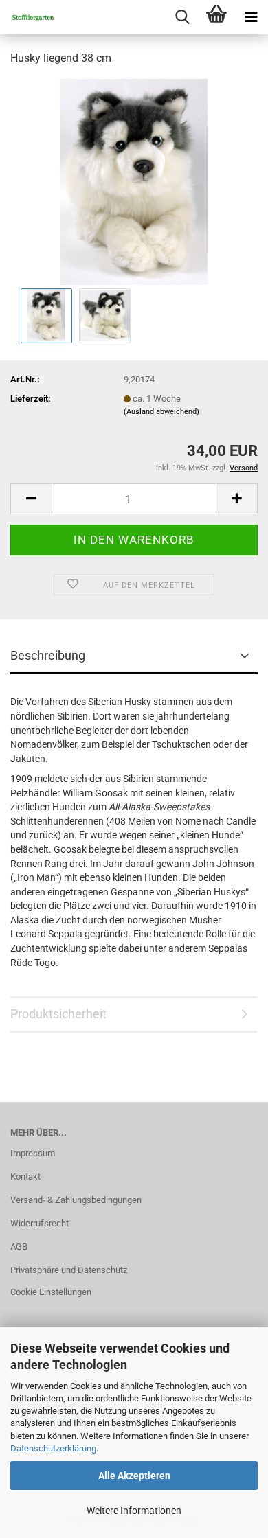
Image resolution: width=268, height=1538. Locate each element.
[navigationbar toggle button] (251, 17)
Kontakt (25, 1176)
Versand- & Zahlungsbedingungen (76, 1200)
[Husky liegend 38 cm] (134, 181)
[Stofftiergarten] (27, 17)
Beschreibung (47, 655)
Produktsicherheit (58, 1014)
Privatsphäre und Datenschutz (68, 1270)
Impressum (32, 1153)
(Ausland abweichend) (161, 411)
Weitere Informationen (134, 1510)
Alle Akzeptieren (134, 1475)
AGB (18, 1246)
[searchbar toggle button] (182, 17)
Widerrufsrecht (39, 1223)
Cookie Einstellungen (50, 1292)
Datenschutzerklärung (53, 1448)
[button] (31, 498)
